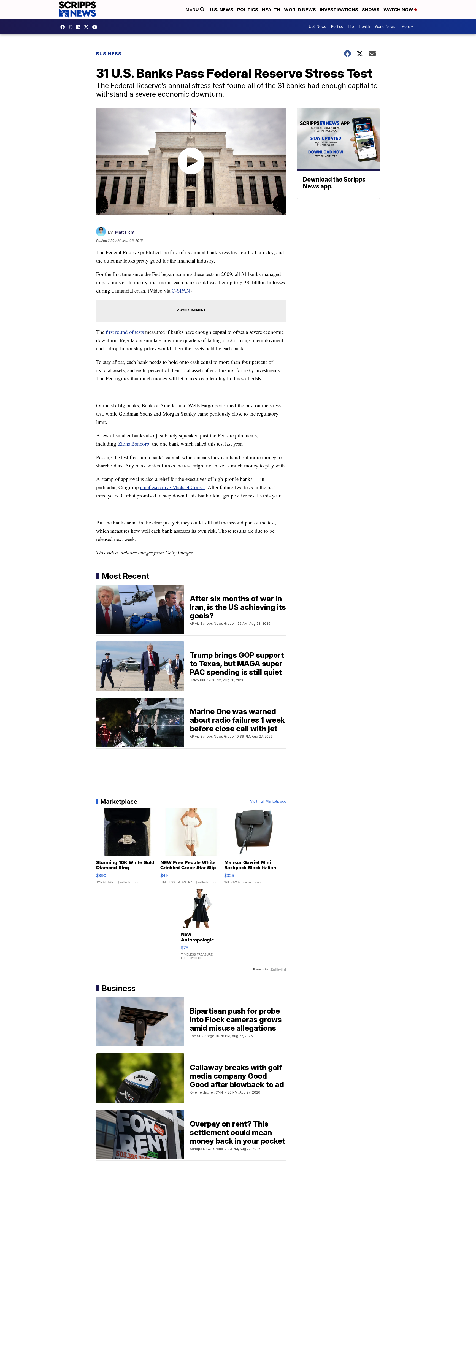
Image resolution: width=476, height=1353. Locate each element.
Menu (193, 9)
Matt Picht (124, 232)
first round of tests (125, 331)
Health (271, 9)
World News (300, 9)
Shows (371, 9)
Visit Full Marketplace (268, 801)
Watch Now (398, 9)
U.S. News (221, 9)
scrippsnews (63, 27)
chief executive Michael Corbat (172, 487)
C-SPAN (181, 290)
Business (108, 53)
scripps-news (79, 27)
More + (407, 26)
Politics (247, 9)
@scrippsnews (96, 27)
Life (351, 26)
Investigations (339, 9)
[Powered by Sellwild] (278, 970)
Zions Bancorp (133, 443)
